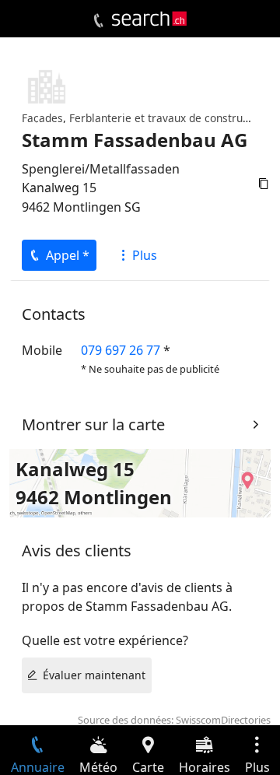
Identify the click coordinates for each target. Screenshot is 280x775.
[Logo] (149, 18)
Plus (144, 255)
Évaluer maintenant (94, 675)
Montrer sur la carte (93, 424)
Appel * (67, 255)
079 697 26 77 (120, 350)
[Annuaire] (98, 21)
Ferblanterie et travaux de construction (168, 117)
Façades (42, 117)
